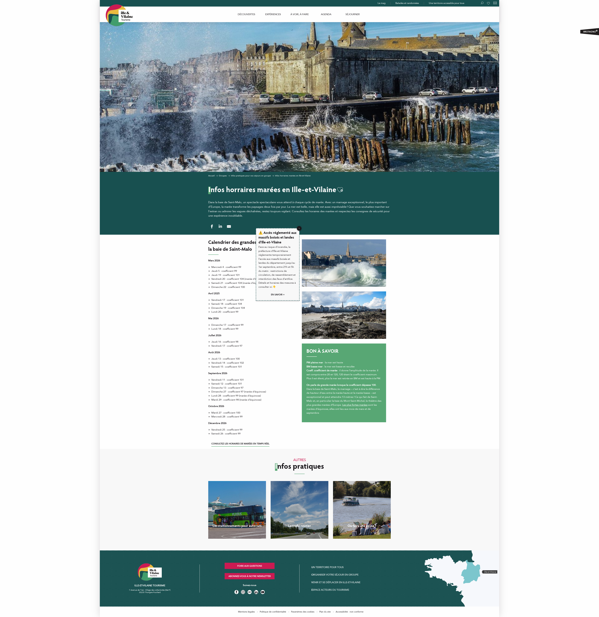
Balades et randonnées (407, 3)
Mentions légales (246, 611)
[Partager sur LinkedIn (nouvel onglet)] (220, 226)
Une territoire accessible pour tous (446, 3)
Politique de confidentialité (273, 611)
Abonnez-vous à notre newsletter (250, 576)
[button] (340, 190)
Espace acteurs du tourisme (330, 590)
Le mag (381, 3)
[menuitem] (246, 14)
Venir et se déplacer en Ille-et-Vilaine (335, 582)
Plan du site (325, 611)
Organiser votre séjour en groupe (334, 574)
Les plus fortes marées (355, 405)
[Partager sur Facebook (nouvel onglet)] (211, 226)
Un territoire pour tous (327, 567)
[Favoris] (489, 3)
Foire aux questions (249, 565)
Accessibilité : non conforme (349, 611)
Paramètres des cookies (302, 611)
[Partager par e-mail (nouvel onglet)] (228, 226)
